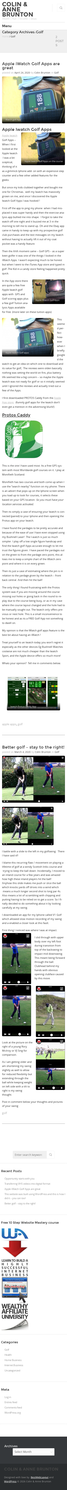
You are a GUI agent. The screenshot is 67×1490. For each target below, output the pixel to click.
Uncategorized (12, 1370)
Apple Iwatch (9, 135)
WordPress (10, 1481)
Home (5, 36)
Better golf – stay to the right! (33, 747)
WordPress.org (12, 1412)
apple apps (9, 724)
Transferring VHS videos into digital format (27, 1183)
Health (8, 1354)
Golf (56, 72)
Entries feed (10, 1402)
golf (20, 724)
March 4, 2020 (22, 752)
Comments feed (13, 1407)
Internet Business (13, 1365)
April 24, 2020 (22, 72)
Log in (7, 1397)
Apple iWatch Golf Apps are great (31, 65)
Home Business (12, 1360)
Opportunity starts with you (19, 1178)
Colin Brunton (42, 72)
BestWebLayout (39, 1477)
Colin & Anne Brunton (17, 9)
